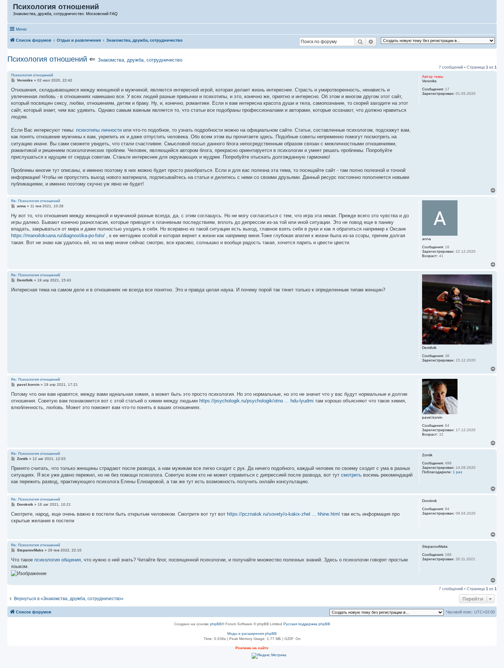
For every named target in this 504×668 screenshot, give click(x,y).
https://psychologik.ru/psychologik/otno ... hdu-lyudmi (256, 401)
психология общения (57, 560)
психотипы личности (99, 130)
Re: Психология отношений (35, 201)
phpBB (216, 624)
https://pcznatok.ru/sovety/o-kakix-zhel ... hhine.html (283, 514)
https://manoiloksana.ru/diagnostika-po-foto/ (58, 235)
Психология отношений (47, 59)
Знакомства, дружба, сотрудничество (140, 60)
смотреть (351, 475)
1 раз (457, 472)
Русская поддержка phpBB (306, 624)
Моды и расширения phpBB (252, 633)
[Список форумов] (10, 8)
